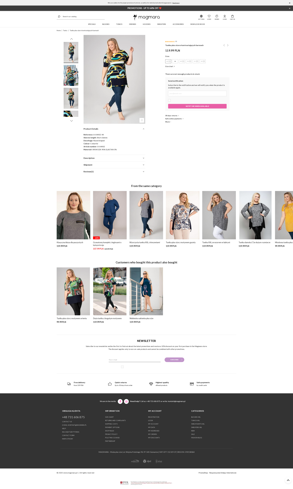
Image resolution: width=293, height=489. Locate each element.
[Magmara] (146, 17)
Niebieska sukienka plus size (141, 318)
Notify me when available (197, 106)
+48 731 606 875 (73, 417)
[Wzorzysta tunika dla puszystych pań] (242, 252)
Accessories (178, 24)
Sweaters (161, 24)
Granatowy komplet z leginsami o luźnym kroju (107, 243)
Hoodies (146, 24)
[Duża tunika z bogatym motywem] (109, 291)
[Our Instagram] (126, 401)
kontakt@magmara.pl (177, 401)
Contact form (68, 435)
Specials (91, 24)
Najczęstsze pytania (70, 432)
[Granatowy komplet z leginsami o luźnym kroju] (110, 215)
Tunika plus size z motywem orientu (72, 318)
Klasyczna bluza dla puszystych (70, 242)
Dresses (132, 24)
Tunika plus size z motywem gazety (181, 242)
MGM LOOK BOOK (197, 24)
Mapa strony (67, 439)
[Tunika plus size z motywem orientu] (73, 291)
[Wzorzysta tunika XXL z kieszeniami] (146, 215)
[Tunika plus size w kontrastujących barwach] (142, 120)
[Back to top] (288, 480)
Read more (175, 3)
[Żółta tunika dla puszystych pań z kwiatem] (224, 45)
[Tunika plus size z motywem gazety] (182, 215)
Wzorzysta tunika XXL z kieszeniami (144, 242)
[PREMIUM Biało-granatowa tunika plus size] (227, 45)
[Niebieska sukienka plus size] (146, 291)
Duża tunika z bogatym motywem (107, 318)
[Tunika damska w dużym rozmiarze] (255, 215)
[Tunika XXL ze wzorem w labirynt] (219, 215)
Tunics (119, 24)
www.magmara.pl (70, 473)
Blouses (105, 24)
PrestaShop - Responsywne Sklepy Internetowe (217, 473)
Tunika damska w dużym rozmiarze (254, 242)
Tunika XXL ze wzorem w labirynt (216, 242)
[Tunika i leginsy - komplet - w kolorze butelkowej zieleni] (97, 255)
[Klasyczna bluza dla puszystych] (73, 215)
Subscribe (174, 360)
